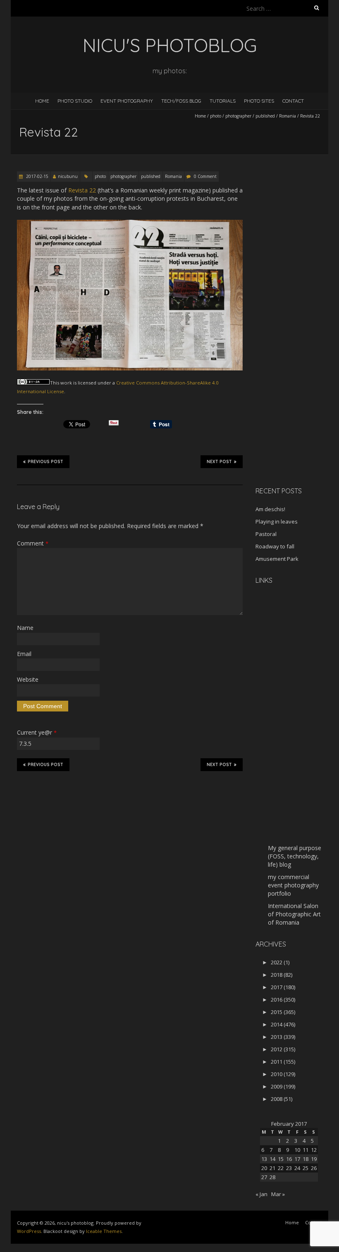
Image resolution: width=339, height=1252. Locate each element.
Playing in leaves (276, 521)
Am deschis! (270, 509)
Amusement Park (276, 558)
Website (27, 679)
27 (264, 1177)
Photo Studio (74, 101)
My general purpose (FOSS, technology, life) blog (294, 856)
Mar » (278, 1194)
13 (264, 1159)
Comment (32, 543)
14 (272, 1159)
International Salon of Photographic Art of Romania (294, 914)
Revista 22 (82, 190)
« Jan (261, 1194)
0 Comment (205, 176)
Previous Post (45, 461)
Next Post (219, 461)
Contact (293, 101)
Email (24, 654)
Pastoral (266, 534)
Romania (287, 116)
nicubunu (68, 176)
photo (215, 116)
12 (314, 1149)
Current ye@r (37, 732)
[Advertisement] (297, 349)
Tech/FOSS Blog (181, 101)
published (265, 116)
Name (25, 628)
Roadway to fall (274, 546)
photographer (238, 116)
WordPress (29, 1231)
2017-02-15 (36, 176)
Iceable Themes (104, 1231)
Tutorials (223, 101)
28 (272, 1177)
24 (297, 1168)
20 (264, 1168)
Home (42, 101)
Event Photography (126, 101)
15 (281, 1159)
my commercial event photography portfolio (293, 885)
